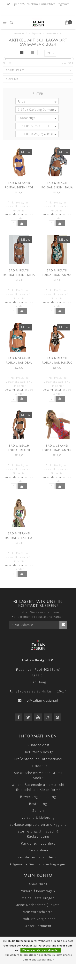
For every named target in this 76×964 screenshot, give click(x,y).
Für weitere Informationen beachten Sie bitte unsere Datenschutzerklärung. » (38, 957)
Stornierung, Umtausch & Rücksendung (38, 834)
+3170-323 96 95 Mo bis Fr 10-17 (40, 691)
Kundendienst (38, 745)
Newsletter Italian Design (38, 857)
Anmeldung (38, 884)
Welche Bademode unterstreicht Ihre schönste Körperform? (38, 787)
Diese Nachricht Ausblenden (40, 950)
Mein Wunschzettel (38, 912)
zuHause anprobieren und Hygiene (38, 824)
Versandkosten (14, 214)
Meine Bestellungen (38, 898)
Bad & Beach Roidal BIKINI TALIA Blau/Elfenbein (57, 187)
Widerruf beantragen (38, 891)
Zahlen (38, 810)
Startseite (19, 33)
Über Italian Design (38, 752)
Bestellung (38, 803)
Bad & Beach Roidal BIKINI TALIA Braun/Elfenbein (19, 275)
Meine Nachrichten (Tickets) (38, 905)
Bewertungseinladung (38, 796)
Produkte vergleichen (38, 919)
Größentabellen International (38, 759)
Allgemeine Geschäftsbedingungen (38, 864)
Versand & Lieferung (38, 817)
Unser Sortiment (38, 926)
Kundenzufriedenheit (38, 843)
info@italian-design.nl (40, 700)
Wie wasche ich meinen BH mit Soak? (38, 775)
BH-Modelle (38, 765)
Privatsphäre (38, 850)
